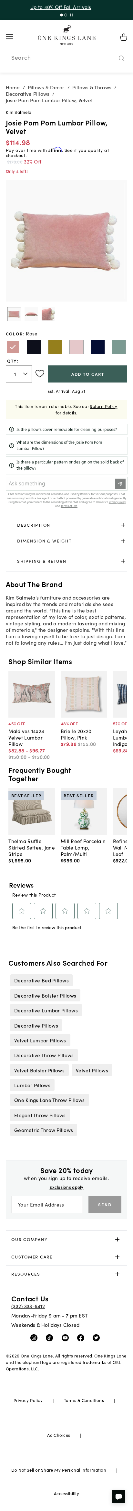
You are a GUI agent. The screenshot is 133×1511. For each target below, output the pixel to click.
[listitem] (41, 980)
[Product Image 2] (48, 314)
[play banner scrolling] (71, 15)
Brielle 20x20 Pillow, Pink (76, 734)
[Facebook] (82, 1337)
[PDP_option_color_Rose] (13, 347)
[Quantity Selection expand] (26, 374)
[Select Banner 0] (61, 15)
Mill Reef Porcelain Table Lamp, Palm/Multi (83, 847)
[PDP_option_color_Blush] (76, 347)
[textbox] (19, 374)
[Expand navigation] (14, 36)
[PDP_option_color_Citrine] (55, 347)
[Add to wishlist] (40, 374)
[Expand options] (123, 525)
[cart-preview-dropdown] (123, 37)
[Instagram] (35, 1337)
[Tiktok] (51, 1337)
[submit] (122, 58)
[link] (67, 525)
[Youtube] (67, 1337)
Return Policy (103, 406)
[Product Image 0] (14, 314)
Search (21, 57)
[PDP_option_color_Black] (34, 347)
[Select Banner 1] (65, 15)
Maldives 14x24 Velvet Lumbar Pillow (26, 737)
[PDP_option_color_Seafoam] (119, 347)
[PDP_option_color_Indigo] (98, 347)
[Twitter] (98, 1337)
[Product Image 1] (31, 314)
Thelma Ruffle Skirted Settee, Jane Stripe (31, 847)
